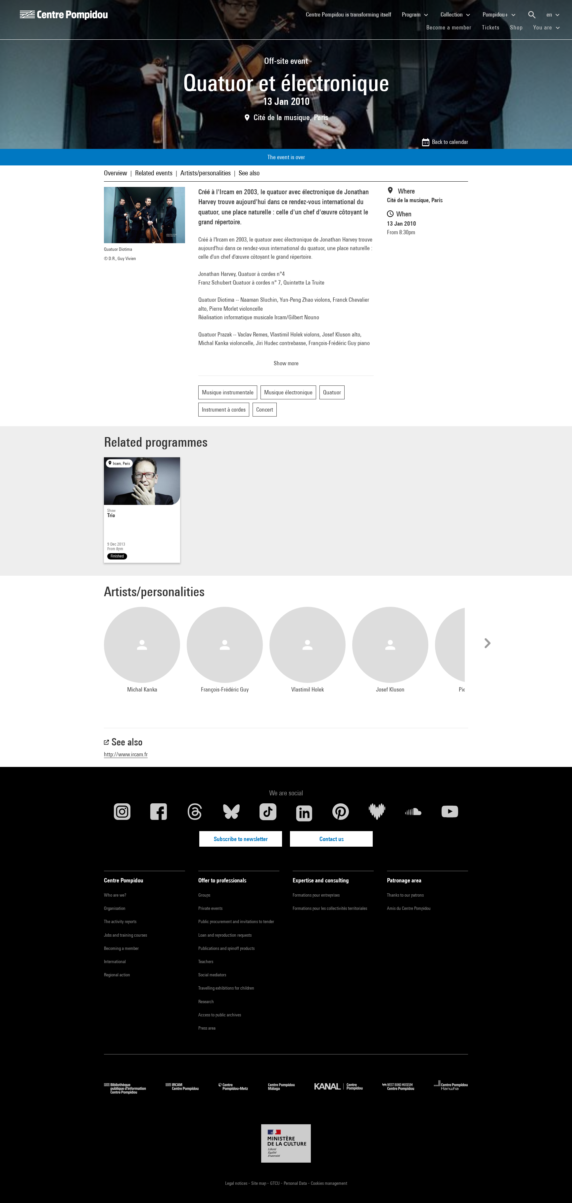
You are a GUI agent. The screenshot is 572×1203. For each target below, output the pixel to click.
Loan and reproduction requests (225, 935)
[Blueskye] (231, 813)
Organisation (114, 908)
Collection (452, 14)
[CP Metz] (238, 1092)
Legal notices (236, 1183)
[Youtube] (450, 813)
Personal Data (296, 1183)
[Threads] (195, 813)
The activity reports (120, 921)
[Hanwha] (451, 1092)
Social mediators (212, 974)
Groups (204, 895)
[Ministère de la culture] (286, 1143)
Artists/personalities (205, 173)
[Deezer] (377, 813)
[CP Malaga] (286, 1092)
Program (412, 14)
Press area (206, 1028)
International (115, 961)
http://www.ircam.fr (126, 754)
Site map (259, 1183)
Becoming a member (121, 948)
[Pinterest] (340, 813)
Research (206, 1001)
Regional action (117, 974)
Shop (519, 27)
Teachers (205, 961)
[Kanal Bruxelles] (343, 1092)
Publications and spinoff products (226, 948)
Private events (210, 908)
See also (249, 173)
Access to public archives (219, 1014)
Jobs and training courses (125, 935)
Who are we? (115, 895)
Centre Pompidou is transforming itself (351, 14)
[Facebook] (158, 813)
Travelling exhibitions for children (226, 988)
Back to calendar (450, 141)
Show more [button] (286, 363)
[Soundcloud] (413, 813)
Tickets (491, 27)
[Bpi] (130, 1092)
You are (543, 27)
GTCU (275, 1183)
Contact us (331, 838)
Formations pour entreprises (316, 895)
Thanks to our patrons (405, 895)
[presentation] (487, 643)
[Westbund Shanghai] (403, 1092)
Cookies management (329, 1183)
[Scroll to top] (556, 1187)
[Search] (532, 15)
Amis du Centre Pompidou (409, 908)
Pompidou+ (496, 14)
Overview (115, 173)
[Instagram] (122, 813)
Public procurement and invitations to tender (236, 921)
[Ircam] (187, 1092)
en (550, 14)
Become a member (451, 27)
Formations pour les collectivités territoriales (330, 908)
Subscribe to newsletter (241, 838)
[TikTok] (268, 813)
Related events (153, 173)
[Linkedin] (304, 813)
